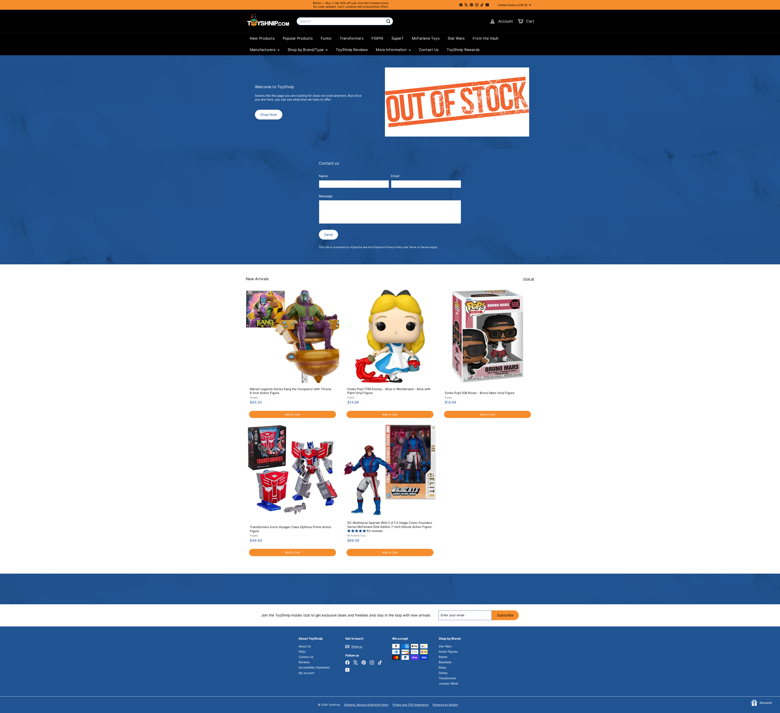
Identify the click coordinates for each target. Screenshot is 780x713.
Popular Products (298, 38)
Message (326, 196)
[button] (357, 531)
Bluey (442, 667)
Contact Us (429, 50)
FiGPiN (377, 38)
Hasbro (254, 397)
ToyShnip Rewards (463, 50)
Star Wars (456, 38)
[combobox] (345, 21)
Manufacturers (263, 50)
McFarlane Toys (426, 38)
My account (306, 673)
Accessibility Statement (314, 667)
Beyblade (445, 662)
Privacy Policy (394, 247)
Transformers (351, 38)
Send (328, 235)
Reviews (304, 662)
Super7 (397, 38)
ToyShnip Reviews (352, 50)
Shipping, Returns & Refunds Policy (366, 704)
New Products (262, 38)
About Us (305, 646)
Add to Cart (292, 414)
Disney (443, 673)
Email (395, 176)
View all (528, 279)
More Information (392, 50)
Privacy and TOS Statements (411, 704)
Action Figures (448, 651)
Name (323, 176)
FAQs (302, 651)
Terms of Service (419, 247)
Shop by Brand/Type (306, 50)
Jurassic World (448, 683)
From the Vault (485, 38)
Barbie (443, 657)
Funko (326, 38)
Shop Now (268, 115)
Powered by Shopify (445, 704)
